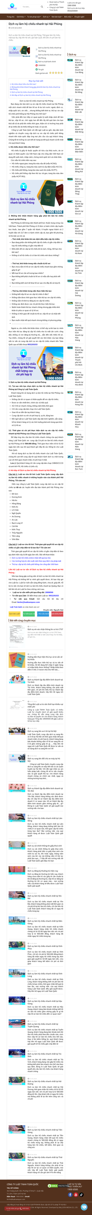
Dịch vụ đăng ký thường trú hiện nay (43, 871)
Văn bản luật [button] (56, 17)
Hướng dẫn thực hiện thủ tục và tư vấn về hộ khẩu (45, 658)
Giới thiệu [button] (20, 17)
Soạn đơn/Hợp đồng (57, 614)
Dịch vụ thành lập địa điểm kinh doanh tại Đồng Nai (79, 165)
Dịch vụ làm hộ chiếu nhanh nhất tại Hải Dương (44, 1082)
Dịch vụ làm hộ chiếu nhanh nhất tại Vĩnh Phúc (45, 947)
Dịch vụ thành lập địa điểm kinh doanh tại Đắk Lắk (79, 105)
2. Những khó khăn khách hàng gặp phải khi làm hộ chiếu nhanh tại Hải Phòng (35, 88)
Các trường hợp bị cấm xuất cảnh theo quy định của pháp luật (36, 561)
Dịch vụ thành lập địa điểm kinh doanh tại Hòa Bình (79, 378)
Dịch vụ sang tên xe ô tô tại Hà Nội (42, 731)
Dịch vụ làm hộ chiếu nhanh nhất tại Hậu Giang (45, 1002)
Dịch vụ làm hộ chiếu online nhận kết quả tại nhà (31, 558)
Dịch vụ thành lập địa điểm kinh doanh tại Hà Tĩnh (79, 266)
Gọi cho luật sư (15, 614)
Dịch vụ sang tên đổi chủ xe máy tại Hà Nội (44, 759)
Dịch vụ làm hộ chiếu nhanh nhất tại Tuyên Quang (43, 1025)
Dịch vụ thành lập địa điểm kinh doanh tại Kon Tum (79, 462)
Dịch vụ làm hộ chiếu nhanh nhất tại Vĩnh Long (45, 974)
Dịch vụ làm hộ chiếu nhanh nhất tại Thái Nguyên (45, 1158)
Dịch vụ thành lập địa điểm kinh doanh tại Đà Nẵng (79, 85)
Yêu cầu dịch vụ (43, 614)
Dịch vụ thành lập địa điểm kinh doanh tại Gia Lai (79, 207)
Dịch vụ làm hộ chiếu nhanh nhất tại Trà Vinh (44, 1055)
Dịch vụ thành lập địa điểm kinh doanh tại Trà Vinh (45, 680)
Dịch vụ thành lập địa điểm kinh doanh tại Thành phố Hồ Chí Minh (79, 356)
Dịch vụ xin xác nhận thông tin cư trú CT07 (45, 629)
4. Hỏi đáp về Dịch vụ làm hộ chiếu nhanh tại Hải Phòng (30, 95)
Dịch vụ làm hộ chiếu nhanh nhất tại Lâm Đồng (45, 819)
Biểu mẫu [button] (67, 17)
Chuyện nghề (79, 17)
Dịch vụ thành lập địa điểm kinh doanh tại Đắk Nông (79, 125)
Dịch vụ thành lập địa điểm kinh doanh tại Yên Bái (45, 789)
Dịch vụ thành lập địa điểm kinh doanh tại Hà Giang (79, 227)
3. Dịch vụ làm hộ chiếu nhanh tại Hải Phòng (26, 92)
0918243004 (72, 10)
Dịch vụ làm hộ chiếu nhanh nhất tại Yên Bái (45, 897)
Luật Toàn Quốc (16, 607)
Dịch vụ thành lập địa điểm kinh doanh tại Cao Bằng (79, 66)
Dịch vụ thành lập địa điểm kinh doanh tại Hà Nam (79, 247)
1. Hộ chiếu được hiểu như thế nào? (23, 84)
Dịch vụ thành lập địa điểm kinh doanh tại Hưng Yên (79, 398)
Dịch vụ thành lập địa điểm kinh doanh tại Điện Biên (79, 145)
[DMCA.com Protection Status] (56, 1185)
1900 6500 (71, 5)
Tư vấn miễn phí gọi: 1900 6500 (17, 1208)
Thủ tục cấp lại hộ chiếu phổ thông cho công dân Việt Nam (35, 564)
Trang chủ (10, 17)
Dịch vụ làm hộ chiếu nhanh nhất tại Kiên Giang (45, 922)
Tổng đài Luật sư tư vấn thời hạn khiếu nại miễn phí (45, 705)
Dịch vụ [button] (45, 17)
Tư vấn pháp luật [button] (33, 17)
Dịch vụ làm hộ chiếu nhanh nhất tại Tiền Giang (45, 1131)
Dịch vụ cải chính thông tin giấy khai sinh (45, 845)
